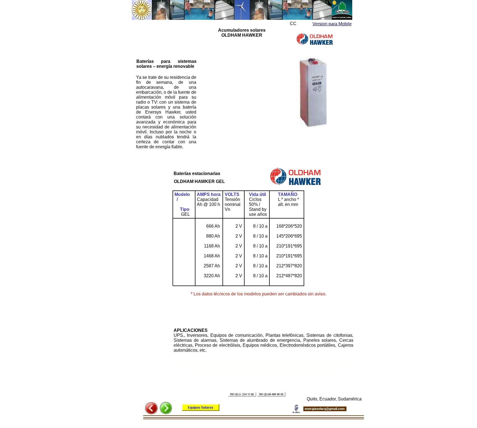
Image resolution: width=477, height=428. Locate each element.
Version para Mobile (332, 23)
